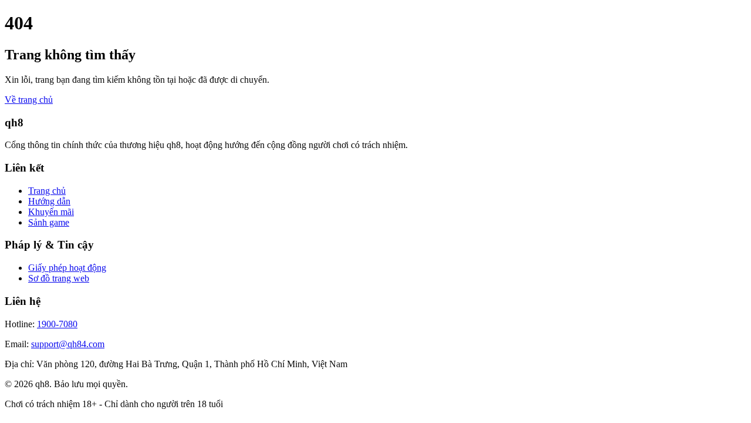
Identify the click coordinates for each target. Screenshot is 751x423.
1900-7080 (57, 324)
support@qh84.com (67, 344)
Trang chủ (47, 191)
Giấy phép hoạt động (67, 268)
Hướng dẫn (49, 201)
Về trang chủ (29, 100)
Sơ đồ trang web (58, 278)
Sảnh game (48, 222)
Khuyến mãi (51, 212)
